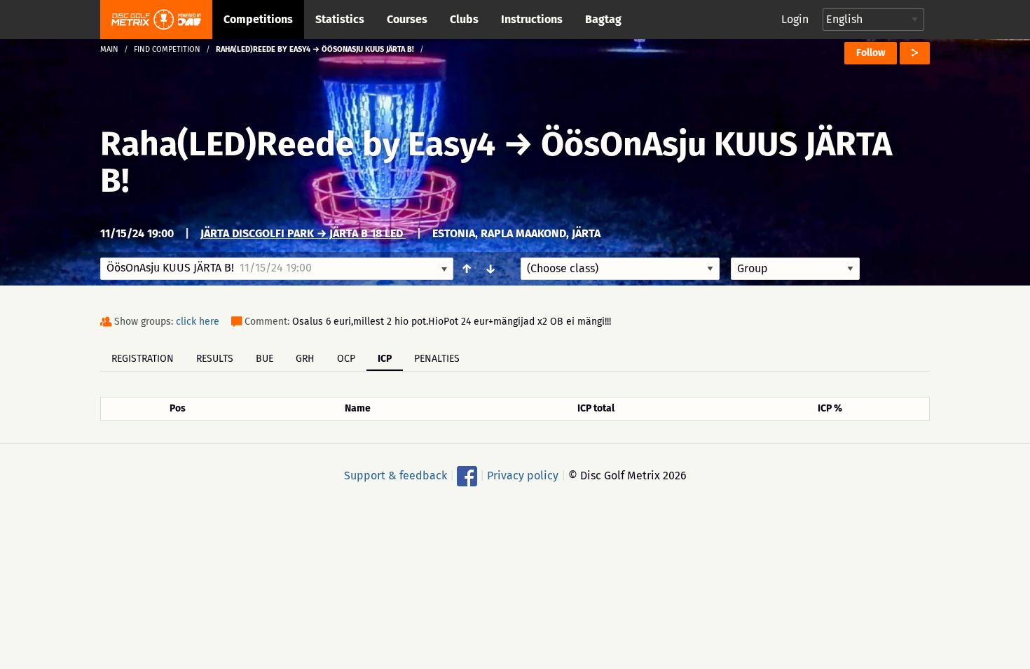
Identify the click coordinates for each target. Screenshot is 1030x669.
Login (795, 19)
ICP (385, 359)
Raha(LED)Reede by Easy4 (301, 144)
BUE (264, 359)
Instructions (532, 19)
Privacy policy (522, 475)
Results (214, 359)
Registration (142, 359)
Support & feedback (395, 475)
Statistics (339, 19)
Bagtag (603, 19)
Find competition (167, 49)
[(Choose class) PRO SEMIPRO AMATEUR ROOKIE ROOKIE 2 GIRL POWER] (620, 269)
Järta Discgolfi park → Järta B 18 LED (303, 233)
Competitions (258, 19)
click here (197, 322)
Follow (870, 53)
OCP (346, 359)
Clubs (464, 19)
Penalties (437, 359)
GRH (305, 359)
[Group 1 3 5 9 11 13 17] (795, 269)
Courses (407, 19)
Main (109, 49)
